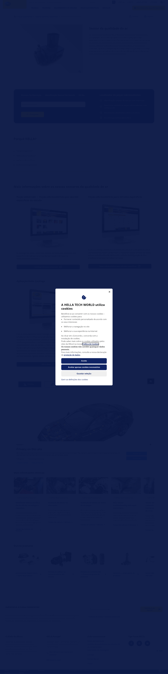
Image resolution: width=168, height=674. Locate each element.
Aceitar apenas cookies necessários (84, 367)
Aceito (84, 361)
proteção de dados (72, 355)
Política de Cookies (90, 344)
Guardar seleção (84, 374)
